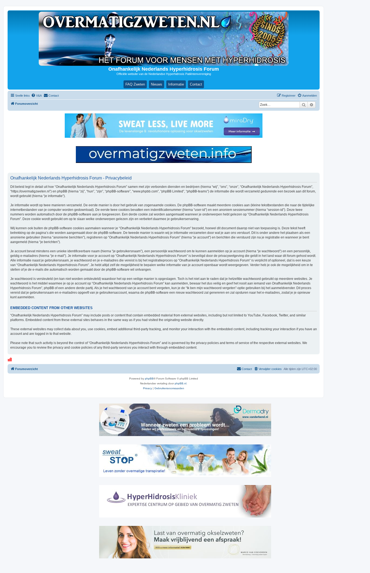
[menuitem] (36, 95)
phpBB (149, 378)
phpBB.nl (180, 383)
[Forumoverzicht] (163, 39)
